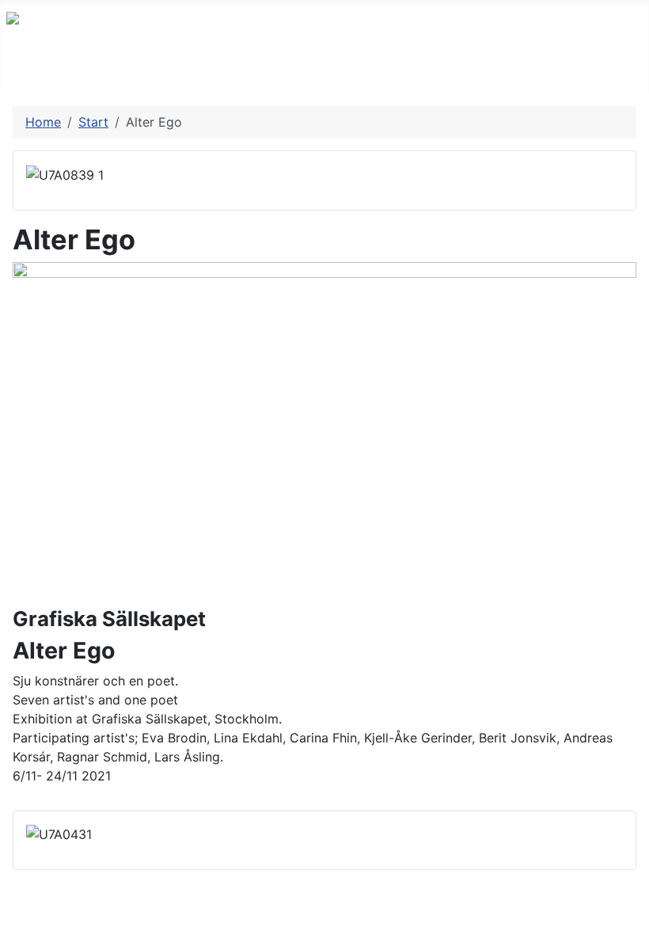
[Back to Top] (629, 914)
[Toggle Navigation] (16, 77)
